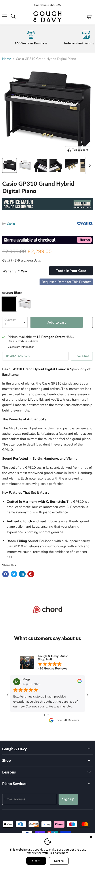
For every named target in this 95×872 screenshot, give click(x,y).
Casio (11, 224)
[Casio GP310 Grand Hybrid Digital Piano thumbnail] (56, 165)
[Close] (91, 837)
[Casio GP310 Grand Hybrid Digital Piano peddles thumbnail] (71, 165)
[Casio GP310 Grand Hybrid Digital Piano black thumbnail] (9, 165)
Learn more (60, 853)
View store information (21, 347)
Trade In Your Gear (71, 270)
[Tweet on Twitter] (14, 574)
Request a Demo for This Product (66, 282)
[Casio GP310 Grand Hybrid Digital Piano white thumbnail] (25, 165)
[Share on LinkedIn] (22, 574)
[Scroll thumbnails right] (88, 165)
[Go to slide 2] (48, 714)
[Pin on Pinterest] (30, 574)
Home (6, 59)
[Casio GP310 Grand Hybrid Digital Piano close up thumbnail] (40, 165)
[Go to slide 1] (44, 715)
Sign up (68, 799)
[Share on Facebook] (5, 574)
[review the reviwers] (79, 682)
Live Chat (82, 356)
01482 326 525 (18, 356)
